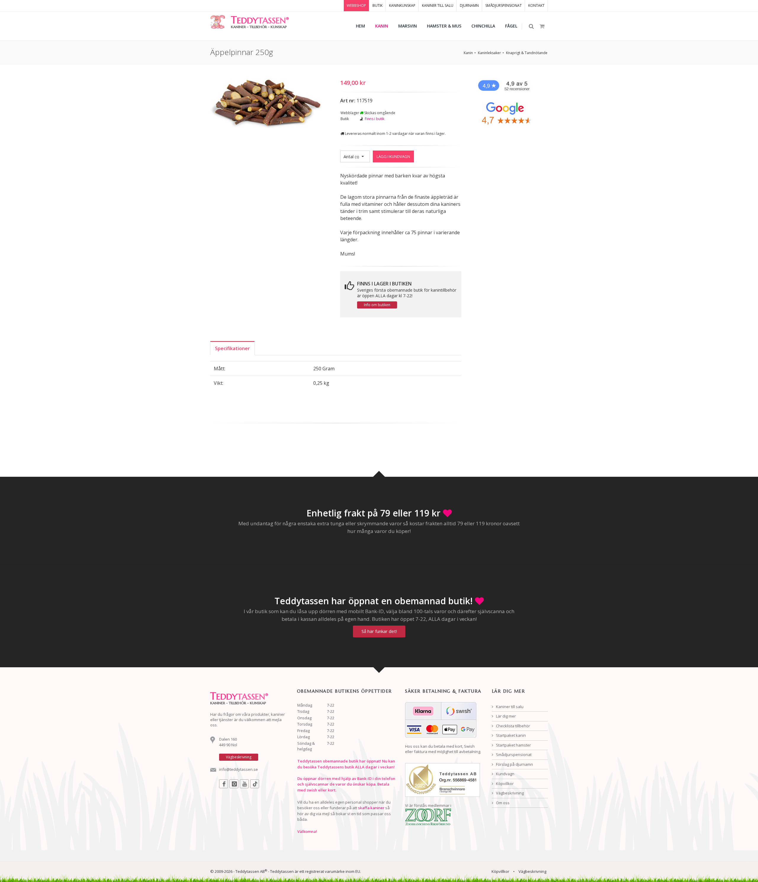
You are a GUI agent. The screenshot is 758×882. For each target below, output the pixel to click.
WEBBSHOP (356, 5)
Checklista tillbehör (512, 725)
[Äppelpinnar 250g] (266, 103)
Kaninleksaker (489, 52)
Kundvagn (504, 773)
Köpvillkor (504, 783)
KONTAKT (536, 5)
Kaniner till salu (509, 706)
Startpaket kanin (510, 735)
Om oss (502, 802)
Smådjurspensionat (513, 754)
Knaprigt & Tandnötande (526, 52)
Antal (351, 156)
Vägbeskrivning (509, 793)
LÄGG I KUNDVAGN (393, 156)
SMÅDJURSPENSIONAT (503, 5)
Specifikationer (232, 348)
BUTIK (377, 5)
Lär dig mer (505, 716)
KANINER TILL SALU (437, 5)
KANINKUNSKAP (402, 5)
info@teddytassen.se (238, 769)
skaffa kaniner (371, 807)
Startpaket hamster (513, 745)
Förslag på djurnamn (514, 764)
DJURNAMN (469, 5)
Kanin (468, 52)
